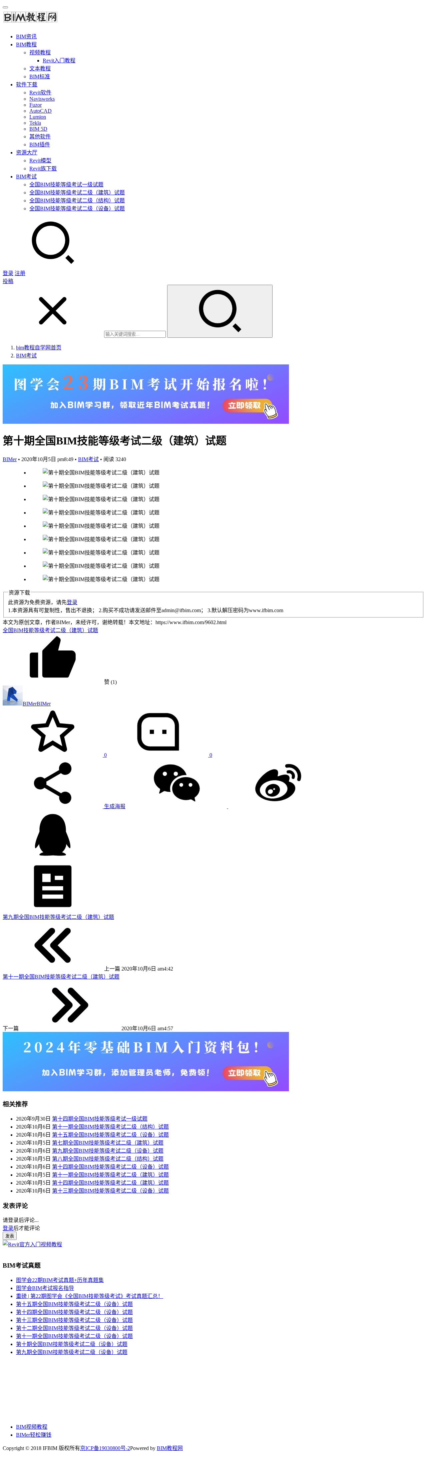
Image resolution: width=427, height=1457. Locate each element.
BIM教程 (26, 44)
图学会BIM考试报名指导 (45, 1288)
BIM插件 (39, 144)
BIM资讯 (26, 36)
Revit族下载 (43, 168)
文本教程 (40, 68)
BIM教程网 (170, 1448)
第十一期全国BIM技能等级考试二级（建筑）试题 (110, 1175)
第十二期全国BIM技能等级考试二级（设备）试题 (74, 1328)
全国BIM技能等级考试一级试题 (66, 184)
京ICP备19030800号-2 (105, 1448)
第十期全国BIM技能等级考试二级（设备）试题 (71, 1344)
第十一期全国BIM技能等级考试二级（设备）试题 (74, 1336)
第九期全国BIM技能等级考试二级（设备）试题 (107, 1151)
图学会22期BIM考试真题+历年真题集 (60, 1280)
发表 (9, 1236)
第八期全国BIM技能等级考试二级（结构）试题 (107, 1159)
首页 (38, 347)
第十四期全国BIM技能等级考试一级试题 (99, 1119)
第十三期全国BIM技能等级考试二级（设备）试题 (110, 1191)
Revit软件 (40, 92)
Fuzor (35, 105)
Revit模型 (40, 160)
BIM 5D (38, 129)
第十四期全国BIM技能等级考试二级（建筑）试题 (110, 1183)
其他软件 (40, 136)
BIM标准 (39, 76)
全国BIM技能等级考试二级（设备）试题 (77, 208)
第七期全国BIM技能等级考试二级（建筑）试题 (107, 1143)
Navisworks (42, 99)
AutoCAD (40, 111)
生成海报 (114, 806)
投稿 (8, 281)
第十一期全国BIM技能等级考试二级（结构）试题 (110, 1127)
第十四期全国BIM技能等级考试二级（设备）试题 (110, 1167)
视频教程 (40, 52)
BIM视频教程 (31, 1427)
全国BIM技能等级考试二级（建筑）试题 (77, 192)
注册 (20, 273)
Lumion (37, 117)
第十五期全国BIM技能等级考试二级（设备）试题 (110, 1135)
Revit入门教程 (59, 60)
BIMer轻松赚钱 (33, 1435)
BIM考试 (26, 176)
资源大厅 (26, 152)
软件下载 (26, 84)
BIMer (10, 459)
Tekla (35, 123)
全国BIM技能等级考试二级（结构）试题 (77, 200)
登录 (8, 273)
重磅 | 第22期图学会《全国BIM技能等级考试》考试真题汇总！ (89, 1296)
